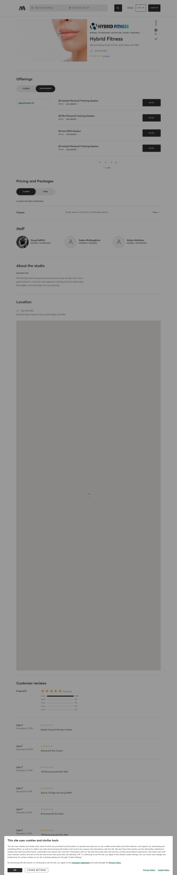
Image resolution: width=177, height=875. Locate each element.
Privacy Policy (115, 863)
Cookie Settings (36, 870)
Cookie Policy (163, 870)
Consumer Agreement (81, 863)
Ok (14, 870)
